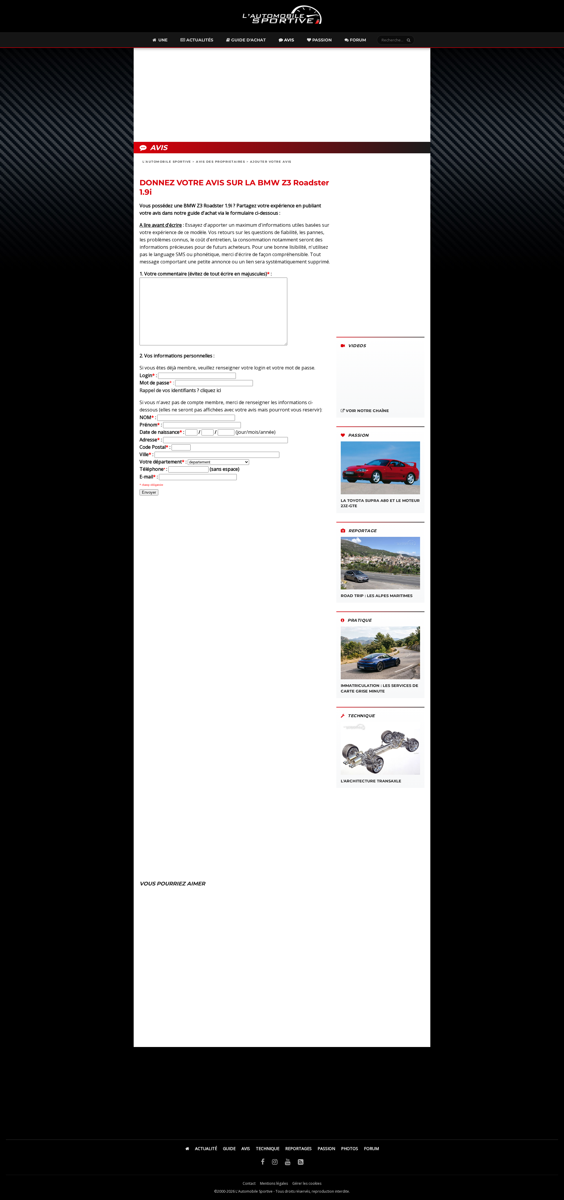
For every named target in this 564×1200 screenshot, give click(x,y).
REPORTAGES (298, 1148)
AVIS (245, 1148)
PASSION (326, 1148)
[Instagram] (275, 1161)
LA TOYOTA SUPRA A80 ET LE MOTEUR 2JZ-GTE (380, 503)
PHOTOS (349, 1148)
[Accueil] (187, 1148)
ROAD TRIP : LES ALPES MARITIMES (376, 595)
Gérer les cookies (306, 1183)
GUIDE (229, 1148)
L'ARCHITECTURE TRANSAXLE (371, 781)
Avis (288, 40)
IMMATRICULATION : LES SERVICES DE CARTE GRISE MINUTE (379, 688)
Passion (321, 40)
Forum (357, 40)
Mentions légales (274, 1183)
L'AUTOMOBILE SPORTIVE (166, 162)
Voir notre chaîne (367, 410)
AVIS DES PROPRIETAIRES (220, 162)
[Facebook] (263, 1161)
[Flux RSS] (300, 1161)
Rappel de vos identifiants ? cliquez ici (180, 390)
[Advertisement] (282, 95)
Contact (249, 1183)
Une (162, 40)
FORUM (371, 1148)
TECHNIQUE (267, 1148)
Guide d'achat (248, 40)
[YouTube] (288, 1161)
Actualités (199, 40)
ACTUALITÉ (206, 1148)
